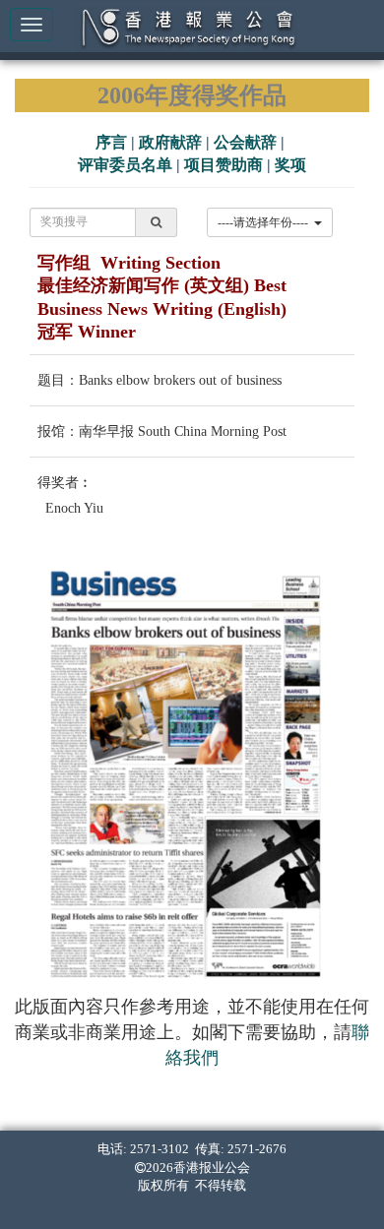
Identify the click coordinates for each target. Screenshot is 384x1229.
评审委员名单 (125, 164)
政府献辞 (170, 142)
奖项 (290, 164)
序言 (111, 142)
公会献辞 (245, 142)
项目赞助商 (223, 164)
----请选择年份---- (266, 222)
